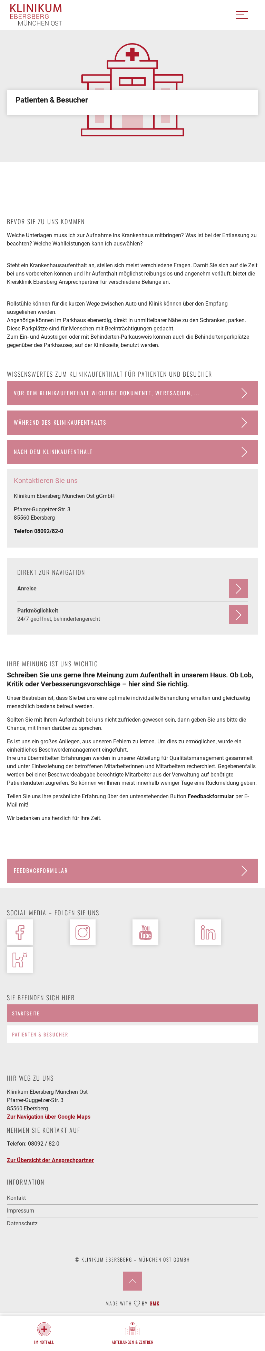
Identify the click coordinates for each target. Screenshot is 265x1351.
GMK (155, 1303)
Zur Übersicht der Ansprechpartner (50, 1160)
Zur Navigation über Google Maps (48, 1116)
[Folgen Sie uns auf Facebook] (20, 932)
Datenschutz (22, 1223)
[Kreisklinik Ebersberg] (36, 15)
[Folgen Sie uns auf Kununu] (20, 960)
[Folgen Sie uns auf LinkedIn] (208, 932)
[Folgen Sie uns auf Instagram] (83, 932)
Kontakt (16, 1198)
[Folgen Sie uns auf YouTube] (145, 932)
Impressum (20, 1210)
